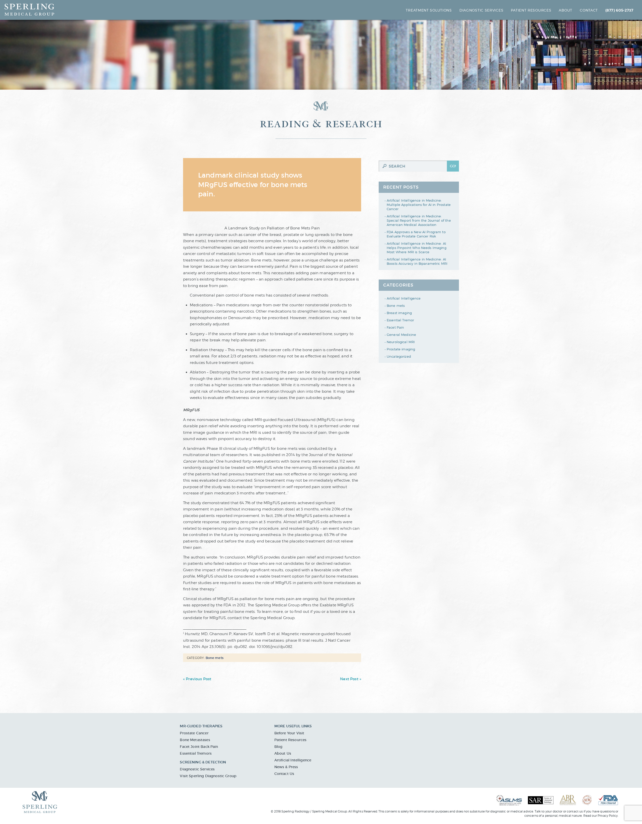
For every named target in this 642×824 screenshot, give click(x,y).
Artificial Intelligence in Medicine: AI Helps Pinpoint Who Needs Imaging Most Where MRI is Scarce (416, 247)
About (565, 10)
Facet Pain (395, 327)
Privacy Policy (608, 815)
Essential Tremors (196, 753)
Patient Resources (290, 740)
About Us (282, 753)
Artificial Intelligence (404, 298)
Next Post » (350, 678)
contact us (575, 811)
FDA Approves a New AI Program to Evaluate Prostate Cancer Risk (416, 234)
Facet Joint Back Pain (199, 746)
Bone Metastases (195, 740)
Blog (278, 746)
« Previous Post (197, 678)
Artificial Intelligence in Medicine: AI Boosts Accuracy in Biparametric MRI (417, 261)
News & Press (286, 767)
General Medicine (401, 335)
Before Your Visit (289, 733)
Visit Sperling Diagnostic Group (208, 776)
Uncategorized (399, 356)
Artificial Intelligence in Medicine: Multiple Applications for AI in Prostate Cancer (419, 204)
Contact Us (284, 773)
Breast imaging (399, 313)
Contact (589, 10)
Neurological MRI (401, 342)
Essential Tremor (400, 320)
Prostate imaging (401, 349)
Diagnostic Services (481, 10)
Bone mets (396, 306)
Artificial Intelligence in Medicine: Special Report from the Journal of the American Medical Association (419, 220)
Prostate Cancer (194, 733)
